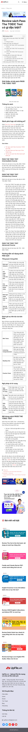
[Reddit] (9, 724)
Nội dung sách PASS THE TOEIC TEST (14, 62)
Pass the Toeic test (10, 124)
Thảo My (6, 31)
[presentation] (14, 534)
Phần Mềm (5, 694)
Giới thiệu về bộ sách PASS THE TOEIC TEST (14, 39)
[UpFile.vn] (4, 2)
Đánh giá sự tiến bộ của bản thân (14, 58)
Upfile (8, 459)
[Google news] (16, 724)
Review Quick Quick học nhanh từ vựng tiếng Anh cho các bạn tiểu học (13, 634)
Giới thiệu (4, 714)
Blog (3, 703)
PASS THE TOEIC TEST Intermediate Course (15, 46)
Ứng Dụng (5, 705)
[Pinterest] (13, 724)
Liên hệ (4, 716)
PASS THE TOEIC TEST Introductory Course (15, 49)
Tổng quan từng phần (11, 57)
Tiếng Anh (9, 8)
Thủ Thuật (5, 701)
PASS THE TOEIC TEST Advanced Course (14, 52)
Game (3, 696)
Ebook (14, 465)
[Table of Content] (23, 36)
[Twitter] (6, 724)
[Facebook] (3, 724)
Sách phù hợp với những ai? (11, 43)
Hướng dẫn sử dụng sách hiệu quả (13, 55)
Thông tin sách (9, 41)
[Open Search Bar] (19, 2)
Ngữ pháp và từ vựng (12, 60)
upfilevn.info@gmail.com (10, 720)
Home (3, 8)
